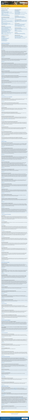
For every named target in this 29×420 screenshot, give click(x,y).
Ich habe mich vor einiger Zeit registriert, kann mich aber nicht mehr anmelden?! (7, 13)
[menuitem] (5, 5)
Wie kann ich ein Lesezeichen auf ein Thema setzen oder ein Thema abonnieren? (21, 29)
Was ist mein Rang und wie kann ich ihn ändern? (5, 23)
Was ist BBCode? (3, 36)
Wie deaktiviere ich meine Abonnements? (18, 31)
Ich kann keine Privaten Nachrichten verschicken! (19, 16)
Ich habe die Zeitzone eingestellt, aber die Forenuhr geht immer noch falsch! (7, 20)
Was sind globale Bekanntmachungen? (5, 38)
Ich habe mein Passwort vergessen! (4, 14)
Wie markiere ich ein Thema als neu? (4, 34)
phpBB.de (17, 413)
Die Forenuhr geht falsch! (3, 19)
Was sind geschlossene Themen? (4, 40)
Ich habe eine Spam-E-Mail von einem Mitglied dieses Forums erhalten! (20, 17)
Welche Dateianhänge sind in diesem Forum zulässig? (20, 33)
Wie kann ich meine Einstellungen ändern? (5, 17)
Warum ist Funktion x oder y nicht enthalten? (19, 36)
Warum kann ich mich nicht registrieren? (5, 11)
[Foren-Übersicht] (2, 2)
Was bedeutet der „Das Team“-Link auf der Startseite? (20, 14)
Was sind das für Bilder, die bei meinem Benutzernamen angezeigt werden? (7, 22)
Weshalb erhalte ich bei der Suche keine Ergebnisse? (20, 24)
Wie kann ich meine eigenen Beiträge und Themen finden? (20, 26)
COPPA (9, 64)
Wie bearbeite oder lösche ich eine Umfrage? (5, 29)
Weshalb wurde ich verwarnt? (4, 31)
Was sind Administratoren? (17, 10)
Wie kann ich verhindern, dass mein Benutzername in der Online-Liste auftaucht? (7, 18)
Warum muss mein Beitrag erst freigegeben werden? (6, 33)
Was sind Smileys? (3, 37)
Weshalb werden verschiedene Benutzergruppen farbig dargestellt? (21, 13)
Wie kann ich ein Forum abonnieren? (18, 30)
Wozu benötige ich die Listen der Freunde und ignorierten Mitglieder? (21, 20)
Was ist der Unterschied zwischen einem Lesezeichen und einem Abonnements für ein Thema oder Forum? (21, 28)
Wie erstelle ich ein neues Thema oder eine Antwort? (6, 26)
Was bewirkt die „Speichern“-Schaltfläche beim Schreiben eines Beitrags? (7, 32)
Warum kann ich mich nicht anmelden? (4, 12)
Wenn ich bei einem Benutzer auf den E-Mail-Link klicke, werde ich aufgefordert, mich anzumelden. (7, 24)
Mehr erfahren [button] (8, 418)
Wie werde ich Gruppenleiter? (17, 12)
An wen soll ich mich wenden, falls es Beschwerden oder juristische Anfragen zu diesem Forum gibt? (21, 37)
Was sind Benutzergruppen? (17, 11)
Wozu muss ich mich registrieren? (4, 10)
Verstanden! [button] (24, 418)
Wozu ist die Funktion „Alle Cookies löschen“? (5, 15)
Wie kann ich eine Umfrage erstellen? (4, 28)
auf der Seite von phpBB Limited (14, 389)
